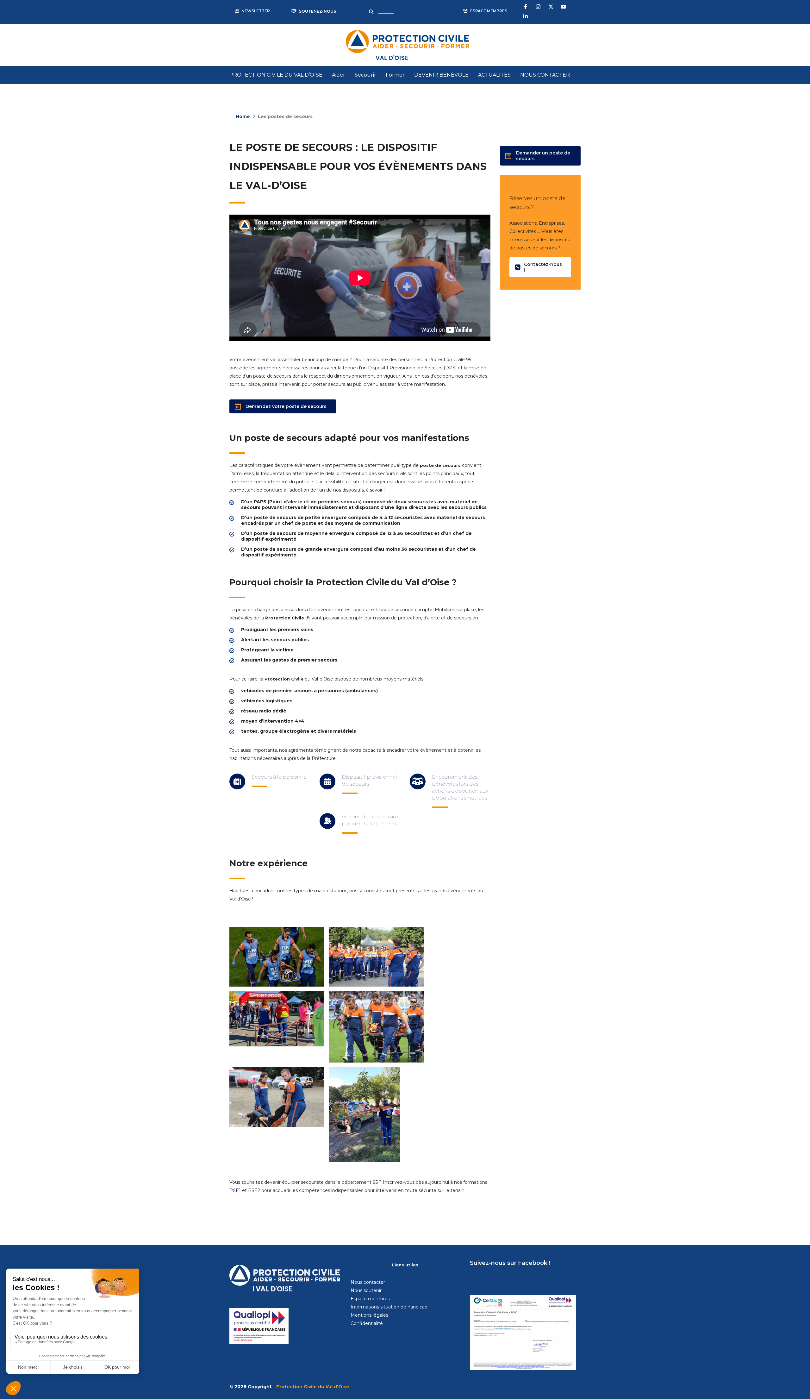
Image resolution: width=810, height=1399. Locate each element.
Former (395, 75)
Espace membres (370, 1299)
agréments (269, 368)
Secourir (365, 75)
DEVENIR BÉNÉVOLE (441, 75)
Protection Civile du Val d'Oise (312, 1387)
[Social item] (526, 6)
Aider (338, 75)
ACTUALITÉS (494, 75)
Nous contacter (368, 1282)
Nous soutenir (366, 1290)
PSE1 (235, 1190)
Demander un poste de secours (543, 155)
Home (243, 116)
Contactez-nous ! (543, 267)
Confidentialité (367, 1323)
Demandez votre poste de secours (286, 406)
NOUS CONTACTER (545, 75)
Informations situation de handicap (389, 1307)
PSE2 (254, 1190)
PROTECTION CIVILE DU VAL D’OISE (275, 75)
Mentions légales (369, 1315)
